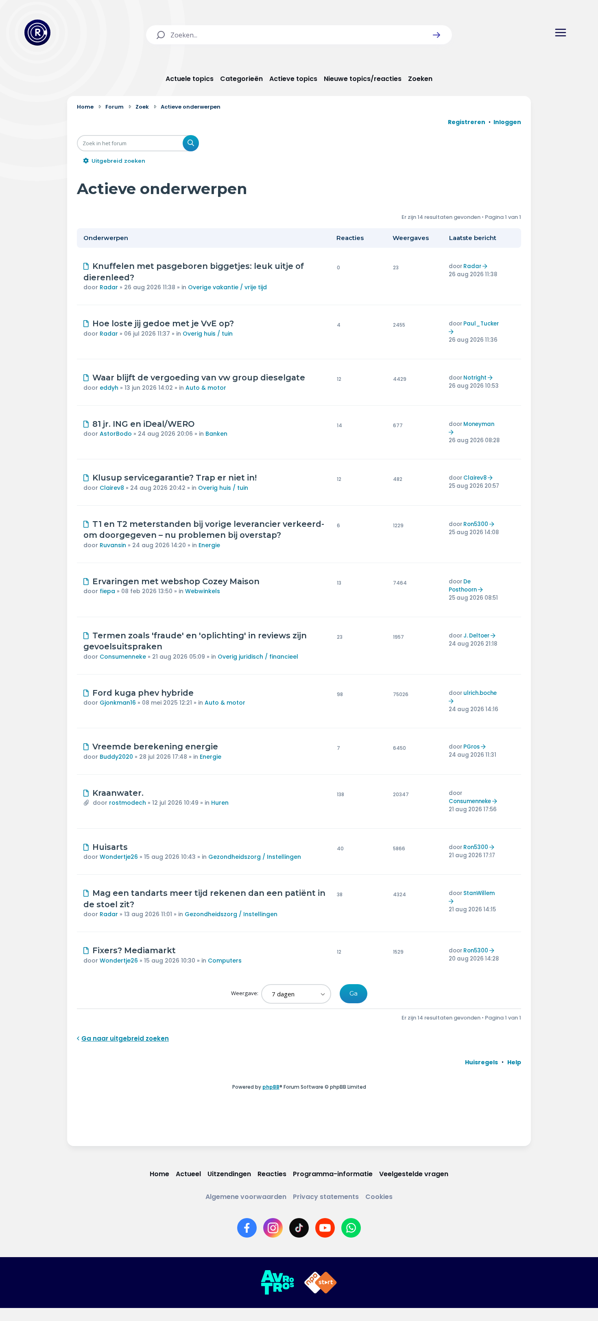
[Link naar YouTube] (325, 1228)
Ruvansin (113, 545)
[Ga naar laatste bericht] (485, 266)
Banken (216, 434)
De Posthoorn (463, 586)
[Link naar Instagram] (273, 1228)
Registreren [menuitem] (466, 122)
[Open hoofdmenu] (561, 33)
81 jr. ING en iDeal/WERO (143, 424)
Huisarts (110, 847)
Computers (225, 960)
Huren (220, 803)
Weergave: (245, 993)
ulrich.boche (480, 693)
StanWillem (479, 893)
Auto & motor (206, 388)
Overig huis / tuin (208, 334)
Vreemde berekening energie (155, 746)
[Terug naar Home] (37, 33)
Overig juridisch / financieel (258, 657)
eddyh (109, 388)
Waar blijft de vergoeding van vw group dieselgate (198, 377)
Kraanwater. (118, 793)
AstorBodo (116, 434)
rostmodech (127, 803)
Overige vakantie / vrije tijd (227, 287)
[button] (436, 35)
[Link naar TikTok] (299, 1228)
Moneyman (478, 424)
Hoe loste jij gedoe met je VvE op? (163, 323)
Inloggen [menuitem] (507, 122)
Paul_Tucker (481, 324)
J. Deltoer (476, 636)
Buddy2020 (116, 757)
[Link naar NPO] (320, 1282)
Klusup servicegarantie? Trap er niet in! (174, 478)
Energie (209, 545)
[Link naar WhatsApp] (351, 1228)
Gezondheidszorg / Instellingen (254, 857)
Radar (109, 287)
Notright (475, 378)
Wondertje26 (119, 857)
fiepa (107, 591)
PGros (471, 747)
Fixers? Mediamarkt (134, 950)
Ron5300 (475, 524)
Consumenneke (123, 657)
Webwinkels (202, 591)
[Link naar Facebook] (247, 1228)
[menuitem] (481, 1062)
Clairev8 (112, 488)
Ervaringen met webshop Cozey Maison (176, 581)
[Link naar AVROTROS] (277, 1282)
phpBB (270, 1086)
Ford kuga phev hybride (143, 693)
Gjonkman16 (118, 703)
